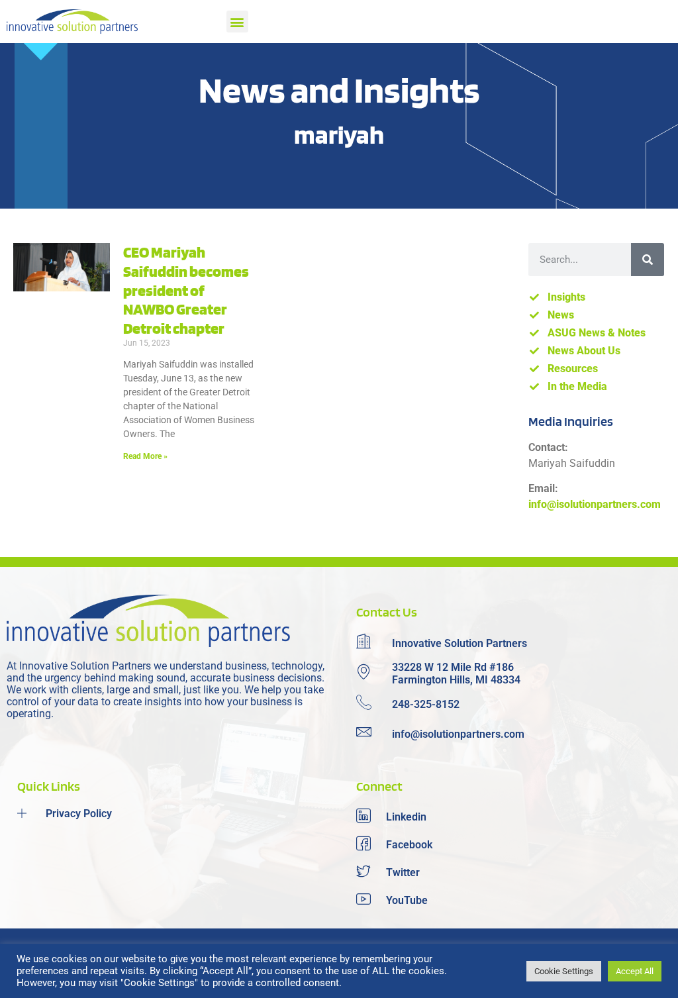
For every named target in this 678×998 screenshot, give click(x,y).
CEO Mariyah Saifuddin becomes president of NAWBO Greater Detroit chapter (186, 290)
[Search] (647, 259)
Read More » (145, 456)
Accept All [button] (635, 971)
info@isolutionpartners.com (594, 504)
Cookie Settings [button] (563, 971)
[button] (237, 21)
